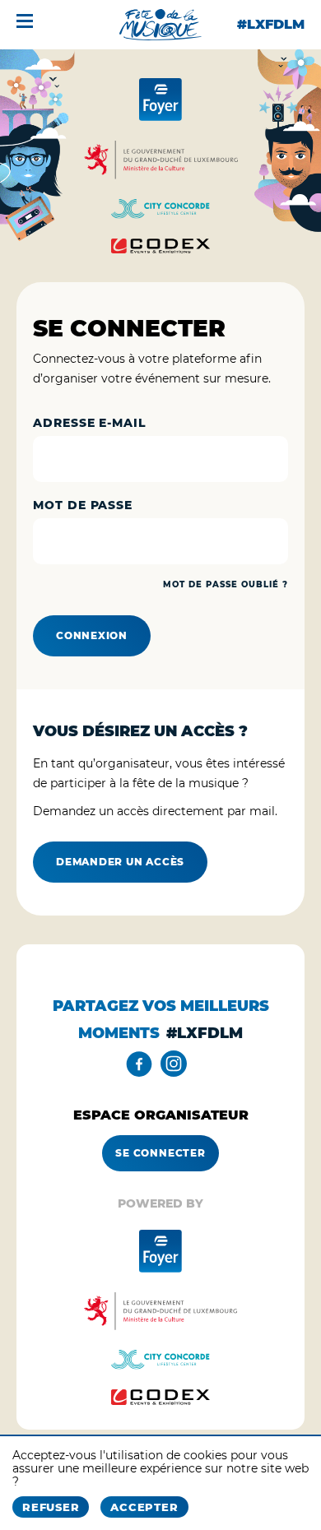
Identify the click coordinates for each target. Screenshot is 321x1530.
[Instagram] (173, 1063)
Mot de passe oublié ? (225, 584)
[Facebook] (139, 1063)
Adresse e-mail (90, 422)
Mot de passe (83, 505)
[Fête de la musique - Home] (161, 24)
